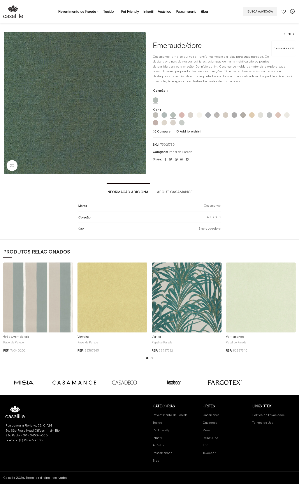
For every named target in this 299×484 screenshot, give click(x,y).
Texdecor (209, 453)
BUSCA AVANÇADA (260, 11)
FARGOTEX (210, 437)
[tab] (128, 189)
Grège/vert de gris (16, 336)
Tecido (157, 422)
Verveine (83, 336)
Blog (156, 460)
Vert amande (235, 336)
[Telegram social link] (187, 159)
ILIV (205, 445)
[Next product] (293, 34)
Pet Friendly (161, 430)
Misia (206, 430)
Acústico (159, 445)
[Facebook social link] (165, 159)
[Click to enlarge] (12, 165)
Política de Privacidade (268, 415)
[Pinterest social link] (176, 159)
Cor (156, 109)
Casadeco (210, 422)
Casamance (211, 415)
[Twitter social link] (170, 159)
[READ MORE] (24, 382)
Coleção (159, 90)
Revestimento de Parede (170, 415)
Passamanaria (162, 453)
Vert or (156, 336)
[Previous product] (285, 34)
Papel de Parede (180, 152)
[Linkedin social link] (181, 159)
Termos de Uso (262, 422)
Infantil (157, 437)
